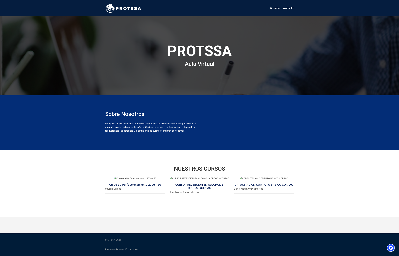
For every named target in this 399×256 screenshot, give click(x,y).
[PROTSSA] (124, 8)
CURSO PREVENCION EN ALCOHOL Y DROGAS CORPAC (199, 186)
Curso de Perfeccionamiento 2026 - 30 (135, 184)
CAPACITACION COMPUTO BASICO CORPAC (264, 184)
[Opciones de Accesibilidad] (391, 248)
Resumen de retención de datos (121, 249)
